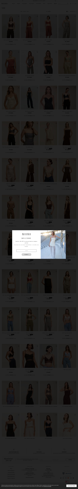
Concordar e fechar (71, 485)
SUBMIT (26, 254)
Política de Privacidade (47, 486)
